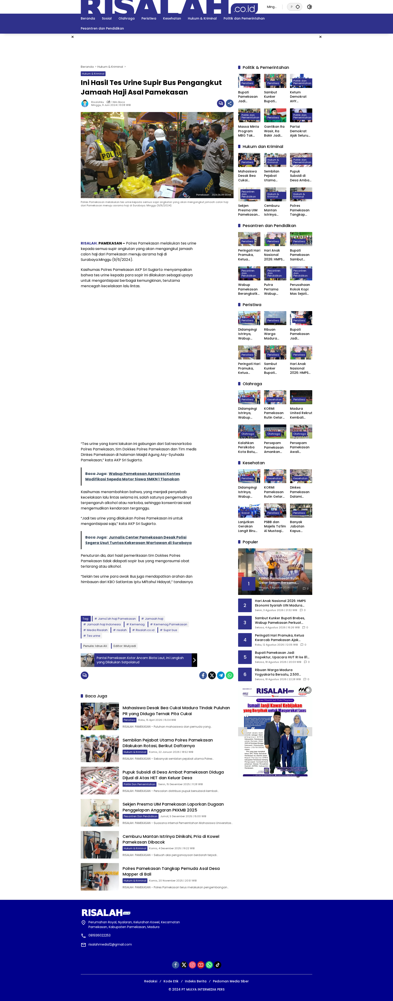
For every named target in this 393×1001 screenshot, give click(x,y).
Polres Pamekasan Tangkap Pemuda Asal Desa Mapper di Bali (301, 210)
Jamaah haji (154, 619)
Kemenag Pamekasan (170, 624)
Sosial (245, 513)
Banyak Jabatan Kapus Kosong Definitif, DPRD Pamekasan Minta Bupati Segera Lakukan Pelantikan (300, 526)
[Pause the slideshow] (298, 731)
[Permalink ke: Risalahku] (86, 103)
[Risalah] (169, 6)
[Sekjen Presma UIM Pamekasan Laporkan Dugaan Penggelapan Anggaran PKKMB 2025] (100, 812)
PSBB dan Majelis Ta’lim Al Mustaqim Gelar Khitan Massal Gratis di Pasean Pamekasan (275, 526)
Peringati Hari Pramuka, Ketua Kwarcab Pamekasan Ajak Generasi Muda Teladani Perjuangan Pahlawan (249, 255)
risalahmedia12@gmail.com (110, 944)
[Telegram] (221, 675)
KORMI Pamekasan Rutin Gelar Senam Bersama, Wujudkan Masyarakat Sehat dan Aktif (274, 413)
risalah (122, 630)
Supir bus (170, 630)
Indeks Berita (196, 981)
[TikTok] (217, 965)
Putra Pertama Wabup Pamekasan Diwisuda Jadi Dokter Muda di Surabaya (274, 289)
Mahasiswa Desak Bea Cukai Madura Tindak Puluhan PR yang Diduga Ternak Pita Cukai (176, 710)
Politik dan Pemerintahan (139, 784)
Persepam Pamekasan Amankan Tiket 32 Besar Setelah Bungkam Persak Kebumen (274, 447)
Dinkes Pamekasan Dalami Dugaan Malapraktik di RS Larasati (301, 492)
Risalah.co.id (145, 630)
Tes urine (93, 636)
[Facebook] (203, 675)
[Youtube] (200, 965)
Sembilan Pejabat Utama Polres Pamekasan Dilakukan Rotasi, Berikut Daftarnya (168, 743)
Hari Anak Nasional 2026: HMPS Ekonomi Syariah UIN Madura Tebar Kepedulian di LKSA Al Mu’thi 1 (273, 255)
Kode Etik (171, 981)
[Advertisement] (351, 102)
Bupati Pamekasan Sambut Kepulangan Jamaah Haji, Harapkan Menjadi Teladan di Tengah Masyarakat (300, 255)
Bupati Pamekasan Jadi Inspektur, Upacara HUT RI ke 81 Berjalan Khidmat (249, 97)
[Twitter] (212, 675)
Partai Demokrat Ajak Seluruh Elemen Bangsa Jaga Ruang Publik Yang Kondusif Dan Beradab (301, 131)
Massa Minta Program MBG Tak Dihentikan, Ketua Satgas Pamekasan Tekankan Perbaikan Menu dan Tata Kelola (248, 131)
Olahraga (248, 434)
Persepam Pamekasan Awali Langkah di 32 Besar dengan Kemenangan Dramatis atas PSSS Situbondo (301, 447)
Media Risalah (97, 630)
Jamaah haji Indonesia (104, 624)
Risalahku (97, 102)
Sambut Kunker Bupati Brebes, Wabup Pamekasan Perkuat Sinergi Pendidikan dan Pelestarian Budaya (274, 97)
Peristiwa (129, 720)
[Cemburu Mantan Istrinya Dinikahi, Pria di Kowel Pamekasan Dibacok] (100, 845)
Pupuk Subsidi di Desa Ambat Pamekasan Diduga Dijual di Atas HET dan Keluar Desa (173, 775)
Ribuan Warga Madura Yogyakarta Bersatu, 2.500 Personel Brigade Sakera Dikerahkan (274, 334)
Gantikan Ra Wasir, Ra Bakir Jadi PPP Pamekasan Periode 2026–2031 (274, 131)
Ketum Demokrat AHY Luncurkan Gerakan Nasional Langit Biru (298, 97)
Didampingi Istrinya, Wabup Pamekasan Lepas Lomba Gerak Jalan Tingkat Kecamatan (249, 334)
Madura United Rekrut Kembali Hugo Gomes (301, 413)
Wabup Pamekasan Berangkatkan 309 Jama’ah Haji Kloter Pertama (249, 289)
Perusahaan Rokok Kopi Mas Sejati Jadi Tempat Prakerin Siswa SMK (300, 289)
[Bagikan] (230, 103)
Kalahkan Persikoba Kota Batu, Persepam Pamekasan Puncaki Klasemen (248, 447)
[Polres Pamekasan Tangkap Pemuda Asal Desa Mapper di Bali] (100, 877)
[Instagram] (192, 965)
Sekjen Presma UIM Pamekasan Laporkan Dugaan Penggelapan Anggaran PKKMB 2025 (173, 807)
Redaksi (150, 981)
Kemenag (137, 624)
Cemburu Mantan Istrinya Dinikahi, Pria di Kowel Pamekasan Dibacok (274, 210)
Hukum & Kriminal (93, 73)
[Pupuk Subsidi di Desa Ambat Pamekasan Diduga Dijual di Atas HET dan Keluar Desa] (100, 780)
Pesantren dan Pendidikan (140, 816)
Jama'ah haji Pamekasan (117, 619)
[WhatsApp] (230, 675)
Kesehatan (274, 399)
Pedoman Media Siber (231, 981)
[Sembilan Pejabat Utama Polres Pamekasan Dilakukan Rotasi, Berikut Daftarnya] (100, 748)
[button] (297, 6)
